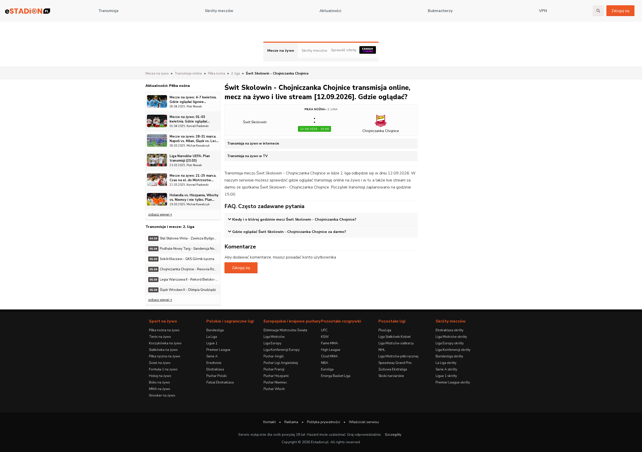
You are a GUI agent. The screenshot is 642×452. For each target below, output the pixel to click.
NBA (324, 362)
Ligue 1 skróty (446, 375)
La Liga (211, 336)
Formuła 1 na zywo (163, 369)
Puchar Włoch (274, 388)
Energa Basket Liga (335, 375)
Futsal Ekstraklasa (220, 382)
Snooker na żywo (162, 395)
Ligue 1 (211, 343)
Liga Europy (272, 343)
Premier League (218, 349)
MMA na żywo (159, 388)
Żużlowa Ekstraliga (392, 369)
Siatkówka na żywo (163, 349)
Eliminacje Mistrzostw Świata (285, 330)
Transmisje (108, 11)
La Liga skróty (446, 362)
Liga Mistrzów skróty (451, 336)
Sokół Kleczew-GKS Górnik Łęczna (181, 258)
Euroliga (327, 369)
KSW (325, 336)
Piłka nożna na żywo (164, 330)
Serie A (212, 356)
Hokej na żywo (160, 375)
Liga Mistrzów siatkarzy (396, 343)
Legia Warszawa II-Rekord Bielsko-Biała (184, 279)
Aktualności (330, 11)
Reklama (291, 422)
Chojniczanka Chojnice (380, 130)
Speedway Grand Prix (395, 362)
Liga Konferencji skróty (453, 349)
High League (330, 349)
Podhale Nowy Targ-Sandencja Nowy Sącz (184, 248)
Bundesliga (215, 330)
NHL (381, 349)
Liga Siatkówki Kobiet (394, 336)
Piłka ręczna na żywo (164, 356)
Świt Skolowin (255, 121)
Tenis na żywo (160, 336)
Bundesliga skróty (449, 356)
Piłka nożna (314, 109)
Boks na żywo (159, 382)
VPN (543, 11)
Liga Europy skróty (450, 343)
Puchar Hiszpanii (276, 375)
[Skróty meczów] (27, 11)
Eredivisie (213, 362)
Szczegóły (393, 434)
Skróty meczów (219, 11)
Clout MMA (329, 356)
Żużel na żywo (160, 362)
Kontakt (269, 422)
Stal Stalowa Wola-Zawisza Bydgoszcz (184, 238)
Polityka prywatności (323, 422)
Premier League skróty (453, 382)
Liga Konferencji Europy (282, 349)
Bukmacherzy (440, 11)
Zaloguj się (620, 10)
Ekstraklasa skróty (449, 330)
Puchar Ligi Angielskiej (281, 362)
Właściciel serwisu (364, 422)
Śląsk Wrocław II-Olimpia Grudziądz (182, 289)
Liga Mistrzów (274, 336)
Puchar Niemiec (275, 382)
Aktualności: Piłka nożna (167, 85)
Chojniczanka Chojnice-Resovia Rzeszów (184, 269)
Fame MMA (329, 343)
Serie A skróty (446, 369)
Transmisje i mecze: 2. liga (169, 226)
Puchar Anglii (274, 356)
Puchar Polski (216, 375)
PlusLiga (384, 330)
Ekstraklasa (215, 369)
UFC (324, 330)
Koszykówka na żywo (165, 343)
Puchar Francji (274, 369)
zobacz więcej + (160, 214)
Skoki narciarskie (391, 375)
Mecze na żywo (280, 50)
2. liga (332, 109)
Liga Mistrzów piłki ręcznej (398, 356)
